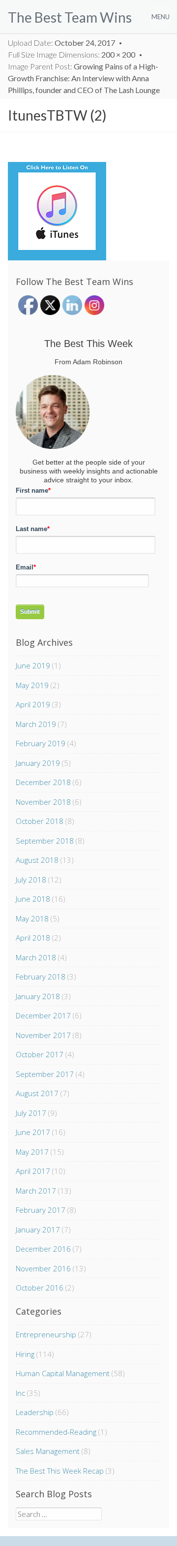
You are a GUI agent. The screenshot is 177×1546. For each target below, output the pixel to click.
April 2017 (33, 1171)
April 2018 (33, 938)
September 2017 (45, 1074)
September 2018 (45, 841)
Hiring (25, 1354)
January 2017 (38, 1229)
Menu (160, 17)
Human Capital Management (63, 1373)
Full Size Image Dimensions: (71, 54)
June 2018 (33, 899)
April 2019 (33, 704)
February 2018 (40, 976)
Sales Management (48, 1451)
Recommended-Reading (56, 1432)
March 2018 (36, 957)
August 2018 (37, 860)
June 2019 (33, 665)
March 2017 (36, 1191)
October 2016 (39, 1288)
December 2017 (43, 1015)
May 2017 (32, 1152)
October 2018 (39, 821)
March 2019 (36, 724)
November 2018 (43, 802)
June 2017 (33, 1132)
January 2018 (38, 996)
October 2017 (39, 1054)
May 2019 (32, 685)
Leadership (35, 1412)
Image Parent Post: (84, 78)
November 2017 (43, 1035)
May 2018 (32, 918)
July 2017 (31, 1113)
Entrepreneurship (46, 1334)
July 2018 (31, 879)
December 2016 (43, 1249)
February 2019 (40, 743)
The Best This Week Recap (60, 1471)
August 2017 (37, 1093)
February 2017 (40, 1210)
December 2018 (43, 782)
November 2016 (43, 1268)
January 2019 (38, 763)
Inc (20, 1393)
